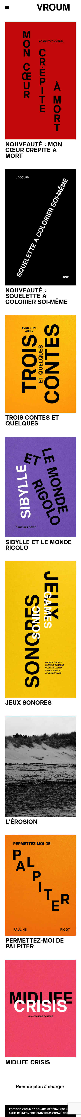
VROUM (53, 7)
